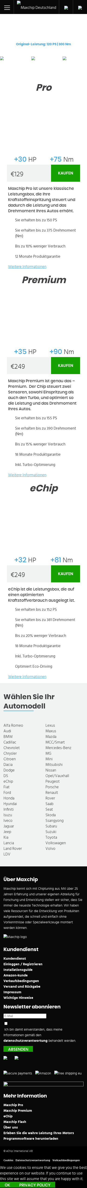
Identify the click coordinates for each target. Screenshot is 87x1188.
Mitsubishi (54, 765)
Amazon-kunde (15, 975)
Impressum (12, 992)
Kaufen (65, 173)
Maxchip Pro (13, 1105)
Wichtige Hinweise (18, 998)
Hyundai (10, 804)
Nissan (50, 770)
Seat (49, 809)
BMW (8, 737)
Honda (8, 798)
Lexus (50, 725)
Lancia (8, 843)
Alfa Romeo (13, 725)
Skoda (50, 815)
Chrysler (10, 753)
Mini (49, 759)
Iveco (8, 821)
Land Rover (12, 849)
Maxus (50, 731)
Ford (7, 793)
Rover (50, 798)
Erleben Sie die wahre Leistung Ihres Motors (38, 1133)
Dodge (9, 770)
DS (5, 776)
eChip (8, 781)
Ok (7, 1185)
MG (48, 753)
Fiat (6, 787)
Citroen (9, 759)
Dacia (8, 765)
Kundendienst (14, 958)
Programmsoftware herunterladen (30, 1138)
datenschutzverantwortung (25, 1040)
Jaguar (8, 826)
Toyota (51, 837)
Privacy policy (35, 1185)
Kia (5, 837)
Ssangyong (54, 821)
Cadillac (9, 742)
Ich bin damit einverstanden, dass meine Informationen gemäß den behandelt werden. (39, 1035)
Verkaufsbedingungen (21, 981)
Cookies (8, 1160)
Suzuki (50, 832)
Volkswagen (55, 843)
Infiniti (8, 809)
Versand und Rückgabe (21, 986)
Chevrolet (11, 748)
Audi (7, 731)
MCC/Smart (55, 742)
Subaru (51, 826)
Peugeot (52, 781)
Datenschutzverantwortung (33, 1160)
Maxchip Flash (14, 1122)
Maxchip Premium (17, 1110)
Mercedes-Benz (58, 748)
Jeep (7, 832)
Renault (51, 793)
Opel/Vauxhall (57, 776)
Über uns (10, 1127)
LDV (6, 854)
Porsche (52, 787)
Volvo (50, 849)
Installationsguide (17, 970)
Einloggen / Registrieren (22, 964)
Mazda (50, 737)
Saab (49, 804)
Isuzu (7, 815)
